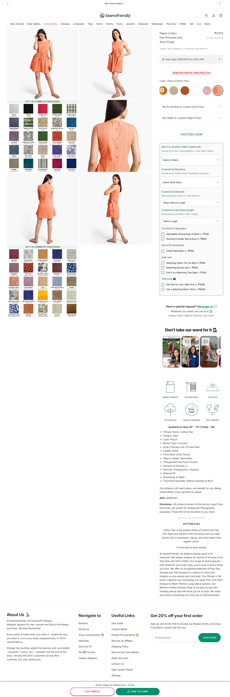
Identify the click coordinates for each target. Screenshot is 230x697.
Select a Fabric (170, 160)
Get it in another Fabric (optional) (188, 148)
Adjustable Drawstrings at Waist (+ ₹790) (188, 234)
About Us (84, 629)
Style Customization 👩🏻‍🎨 (91, 634)
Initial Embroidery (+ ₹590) (180, 250)
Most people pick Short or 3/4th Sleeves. (180, 195)
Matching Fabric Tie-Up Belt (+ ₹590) (186, 263)
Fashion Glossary (88, 657)
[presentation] (162, 90)
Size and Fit (85, 646)
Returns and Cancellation (125, 652)
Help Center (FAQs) (122, 669)
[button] (171, 352)
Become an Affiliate (122, 640)
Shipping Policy (119, 646)
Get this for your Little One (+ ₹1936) (186, 284)
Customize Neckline (185, 171)
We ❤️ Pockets (87, 652)
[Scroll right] (220, 352)
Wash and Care (119, 657)
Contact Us (117, 663)
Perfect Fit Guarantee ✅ (125, 634)
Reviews (83, 623)
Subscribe (209, 637)
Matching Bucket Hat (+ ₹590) (182, 267)
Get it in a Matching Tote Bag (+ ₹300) (186, 272)
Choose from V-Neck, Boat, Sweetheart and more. (185, 173)
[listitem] (207, 24)
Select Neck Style (172, 182)
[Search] (206, 15)
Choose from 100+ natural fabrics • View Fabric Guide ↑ (188, 151)
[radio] (174, 90)
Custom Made (119, 629)
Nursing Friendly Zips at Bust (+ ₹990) (187, 238)
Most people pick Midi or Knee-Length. (179, 214)
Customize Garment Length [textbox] (179, 212)
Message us (205, 306)
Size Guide (117, 623)
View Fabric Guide (191, 134)
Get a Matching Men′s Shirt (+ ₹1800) (186, 289)
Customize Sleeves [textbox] (180, 193)
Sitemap (116, 675)
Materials (84, 640)
